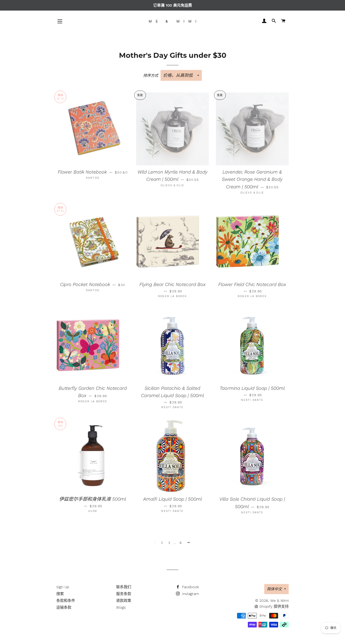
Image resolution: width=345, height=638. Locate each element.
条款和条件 (65, 600)
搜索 (60, 594)
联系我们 (123, 587)
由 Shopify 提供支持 (271, 606)
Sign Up (62, 587)
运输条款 (63, 607)
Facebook (190, 587)
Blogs (121, 607)
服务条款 (123, 594)
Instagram (190, 594)
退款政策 (123, 600)
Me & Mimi (279, 600)
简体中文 (274, 589)
